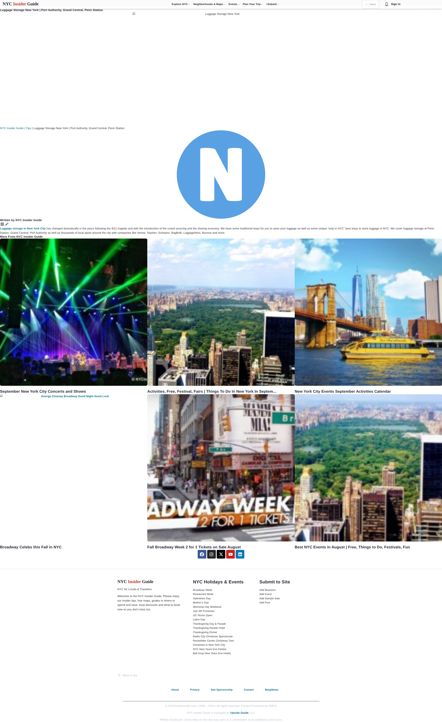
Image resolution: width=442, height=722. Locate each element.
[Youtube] (230, 554)
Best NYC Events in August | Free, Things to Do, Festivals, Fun (352, 547)
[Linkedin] (240, 554)
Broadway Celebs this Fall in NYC (31, 547)
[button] (2, 224)
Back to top (130, 675)
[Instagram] (211, 554)
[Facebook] (202, 554)
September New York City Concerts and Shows (43, 391)
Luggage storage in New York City (23, 228)
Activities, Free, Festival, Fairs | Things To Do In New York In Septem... (211, 391)
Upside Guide (239, 712)
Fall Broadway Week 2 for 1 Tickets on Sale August (194, 547)
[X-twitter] (221, 554)
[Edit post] (6, 224)
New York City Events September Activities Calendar (343, 391)
